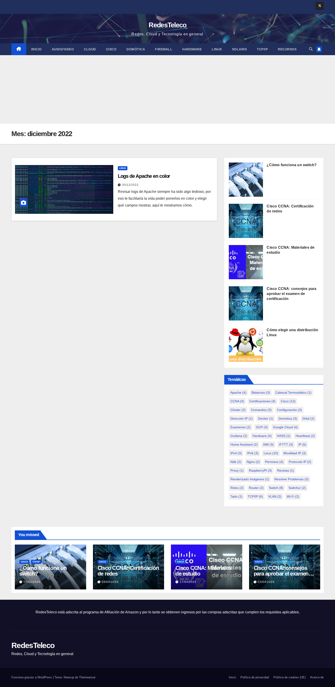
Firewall (163, 49)
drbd (308, 418)
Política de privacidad (254, 677)
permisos (274, 462)
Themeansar (87, 677)
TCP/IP (262, 49)
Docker (265, 418)
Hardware (192, 49)
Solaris (239, 49)
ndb (235, 462)
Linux (217, 49)
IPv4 (236, 453)
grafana (238, 436)
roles (237, 488)
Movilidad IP (294, 453)
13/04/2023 (266, 582)
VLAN (274, 496)
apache (238, 392)
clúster (238, 410)
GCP (262, 427)
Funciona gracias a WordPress (32, 677)
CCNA (237, 401)
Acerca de (317, 677)
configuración (289, 410)
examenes (240, 427)
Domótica (135, 49)
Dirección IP (241, 418)
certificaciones (262, 401)
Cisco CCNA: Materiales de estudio (203, 571)
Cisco (111, 49)
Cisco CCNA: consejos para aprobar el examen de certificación (291, 294)
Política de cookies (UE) (289, 677)
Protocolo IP (300, 462)
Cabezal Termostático (293, 392)
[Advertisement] (167, 89)
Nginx (253, 462)
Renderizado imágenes (249, 479)
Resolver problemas (291, 479)
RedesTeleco (167, 25)
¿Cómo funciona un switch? (292, 165)
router (256, 488)
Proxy (237, 470)
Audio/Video (63, 49)
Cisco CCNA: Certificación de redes (128, 571)
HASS (283, 436)
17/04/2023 (188, 582)
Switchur (297, 488)
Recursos (287, 49)
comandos (261, 410)
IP (302, 444)
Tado (236, 496)
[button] (311, 49)
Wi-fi (293, 496)
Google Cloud (285, 427)
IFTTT (286, 444)
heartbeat (305, 436)
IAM (268, 444)
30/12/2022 (130, 184)
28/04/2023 (110, 582)
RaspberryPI (260, 470)
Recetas (285, 470)
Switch (276, 488)
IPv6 (252, 453)
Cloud (90, 49)
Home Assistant (244, 444)
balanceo (261, 392)
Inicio (36, 49)
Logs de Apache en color (144, 176)
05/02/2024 (32, 582)
